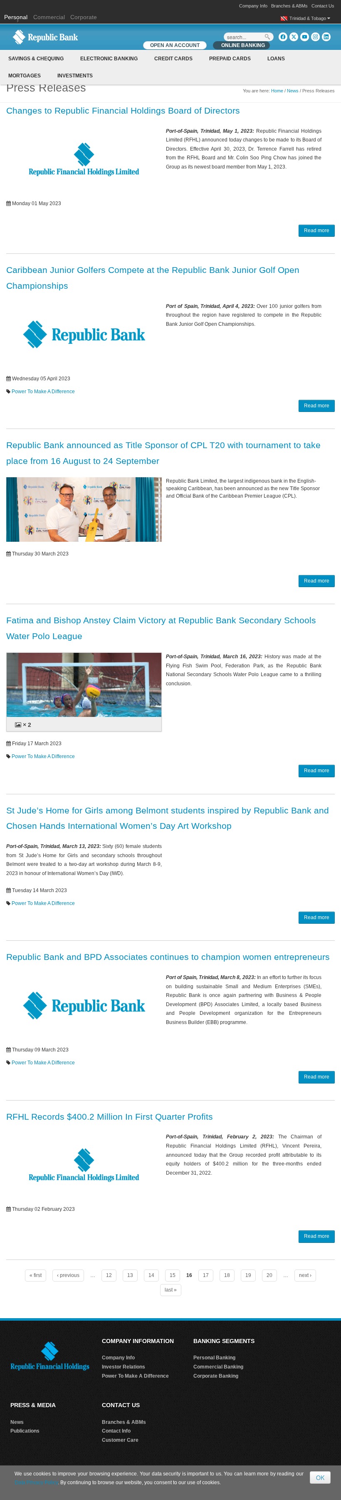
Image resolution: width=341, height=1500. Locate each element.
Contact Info (116, 1431)
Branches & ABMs (289, 5)
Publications (25, 1431)
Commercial (49, 17)
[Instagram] (315, 36)
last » (171, 1290)
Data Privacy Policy (36, 1482)
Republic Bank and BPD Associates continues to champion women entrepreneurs (168, 957)
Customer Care (120, 1440)
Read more (316, 230)
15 (172, 1275)
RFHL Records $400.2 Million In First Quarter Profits (109, 1116)
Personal (16, 17)
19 (248, 1275)
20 (269, 1275)
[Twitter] (293, 36)
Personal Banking (214, 1358)
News (293, 90)
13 (130, 1275)
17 (206, 1275)
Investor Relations (123, 1367)
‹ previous (68, 1275)
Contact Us (322, 5)
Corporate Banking (215, 1376)
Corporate (83, 17)
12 (109, 1275)
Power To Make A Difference (43, 391)
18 (227, 1275)
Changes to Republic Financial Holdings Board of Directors (123, 110)
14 (151, 1275)
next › (305, 1275)
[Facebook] (283, 36)
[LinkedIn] (326, 36)
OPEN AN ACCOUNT (175, 45)
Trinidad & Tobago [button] (308, 18)
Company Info (253, 5)
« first (36, 1275)
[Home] (45, 37)
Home (277, 90)
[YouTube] (304, 36)
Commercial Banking (218, 1367)
